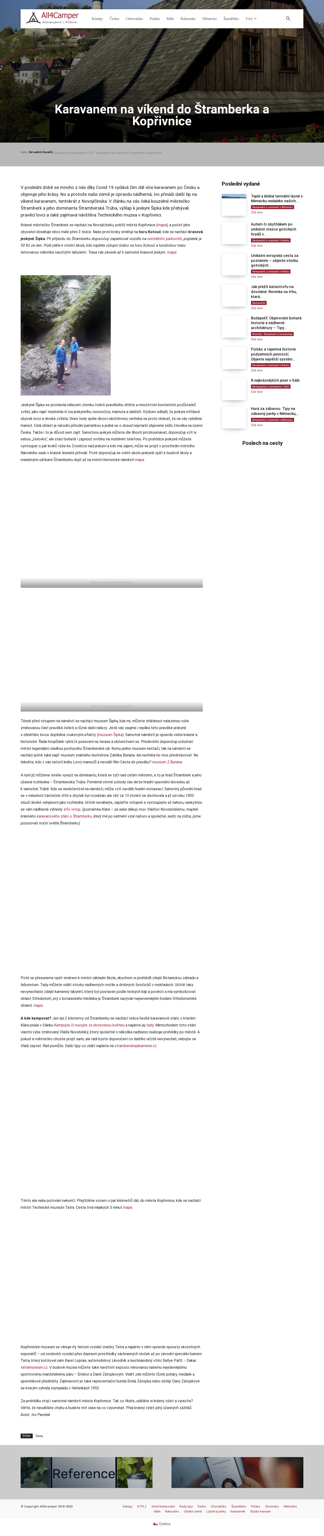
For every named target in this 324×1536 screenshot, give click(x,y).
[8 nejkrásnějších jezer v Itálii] (234, 389)
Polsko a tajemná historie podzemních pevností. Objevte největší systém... (273, 354)
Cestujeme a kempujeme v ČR (73, 153)
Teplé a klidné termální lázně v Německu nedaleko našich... (277, 198)
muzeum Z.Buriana (167, 762)
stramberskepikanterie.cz (136, 1046)
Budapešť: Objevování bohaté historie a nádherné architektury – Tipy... (276, 323)
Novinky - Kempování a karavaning (272, 334)
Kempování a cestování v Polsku (270, 240)
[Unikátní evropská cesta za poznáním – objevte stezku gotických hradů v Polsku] (234, 264)
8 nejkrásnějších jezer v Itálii (275, 380)
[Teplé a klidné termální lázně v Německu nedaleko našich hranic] (234, 205)
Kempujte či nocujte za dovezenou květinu (89, 1025)
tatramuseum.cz (34, 1367)
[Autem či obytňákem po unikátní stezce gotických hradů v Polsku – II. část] (234, 233)
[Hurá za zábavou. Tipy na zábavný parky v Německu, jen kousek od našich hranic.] (234, 417)
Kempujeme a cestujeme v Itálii (270, 386)
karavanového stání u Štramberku (64, 816)
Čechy (39, 1436)
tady (150, 1025)
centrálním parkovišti (164, 238)
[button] (288, 18)
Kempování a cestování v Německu (272, 207)
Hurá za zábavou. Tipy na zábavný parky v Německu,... (275, 411)
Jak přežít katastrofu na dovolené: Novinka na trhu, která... (274, 291)
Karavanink (258, 302)
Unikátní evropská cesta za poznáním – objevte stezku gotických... (274, 260)
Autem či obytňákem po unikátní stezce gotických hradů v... (273, 229)
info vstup (72, 809)
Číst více (256, 212)
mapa (162, 225)
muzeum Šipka (110, 734)
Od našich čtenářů (41, 152)
